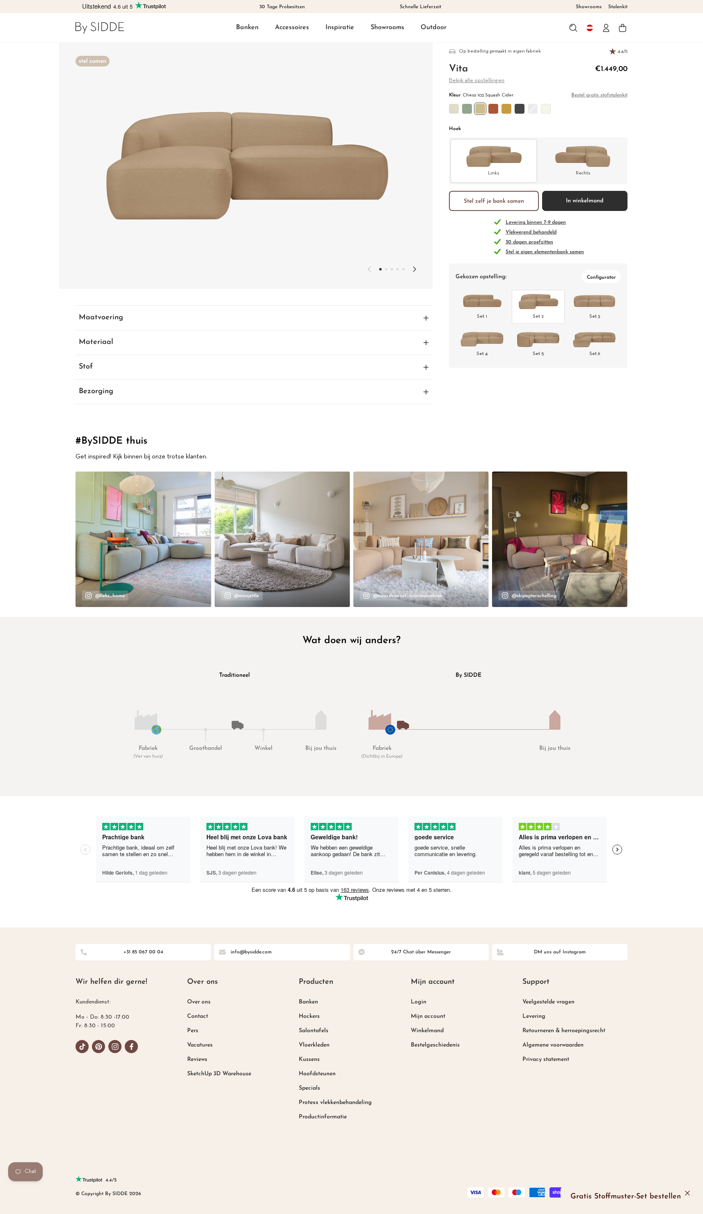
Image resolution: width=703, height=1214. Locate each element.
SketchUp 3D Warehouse (219, 1074)
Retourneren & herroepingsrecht (563, 1031)
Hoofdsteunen (317, 1074)
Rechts (583, 173)
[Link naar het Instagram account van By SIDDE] (114, 1046)
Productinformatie (323, 1117)
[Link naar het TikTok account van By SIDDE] (82, 1046)
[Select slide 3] (397, 269)
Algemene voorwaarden (553, 1045)
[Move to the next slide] (414, 269)
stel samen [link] (92, 61)
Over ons (199, 1002)
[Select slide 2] (392, 269)
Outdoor (434, 27)
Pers (192, 1031)
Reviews (197, 1059)
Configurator (601, 277)
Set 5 (538, 354)
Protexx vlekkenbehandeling (335, 1102)
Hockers (309, 1016)
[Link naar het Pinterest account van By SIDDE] (98, 1046)
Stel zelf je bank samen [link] (494, 201)
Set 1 (482, 316)
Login (418, 1002)
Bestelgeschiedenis (435, 1045)
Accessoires (292, 27)
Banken (247, 27)
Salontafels (313, 1031)
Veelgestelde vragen (548, 1002)
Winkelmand (427, 1031)
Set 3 (594, 316)
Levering (533, 1016)
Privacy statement (545, 1059)
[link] (100, 27)
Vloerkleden (314, 1045)
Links (493, 173)
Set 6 (594, 354)
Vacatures (200, 1045)
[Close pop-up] (687, 1193)
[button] (247, 28)
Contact (197, 1016)
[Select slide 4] (403, 269)
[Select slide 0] (380, 269)
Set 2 (538, 316)
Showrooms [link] (589, 7)
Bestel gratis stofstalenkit (599, 95)
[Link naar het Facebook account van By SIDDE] (131, 1046)
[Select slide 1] (386, 269)
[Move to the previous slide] (369, 269)
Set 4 (482, 354)
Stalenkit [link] (617, 7)
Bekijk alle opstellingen (476, 80)
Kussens (309, 1059)
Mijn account (428, 1016)
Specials (309, 1088)
